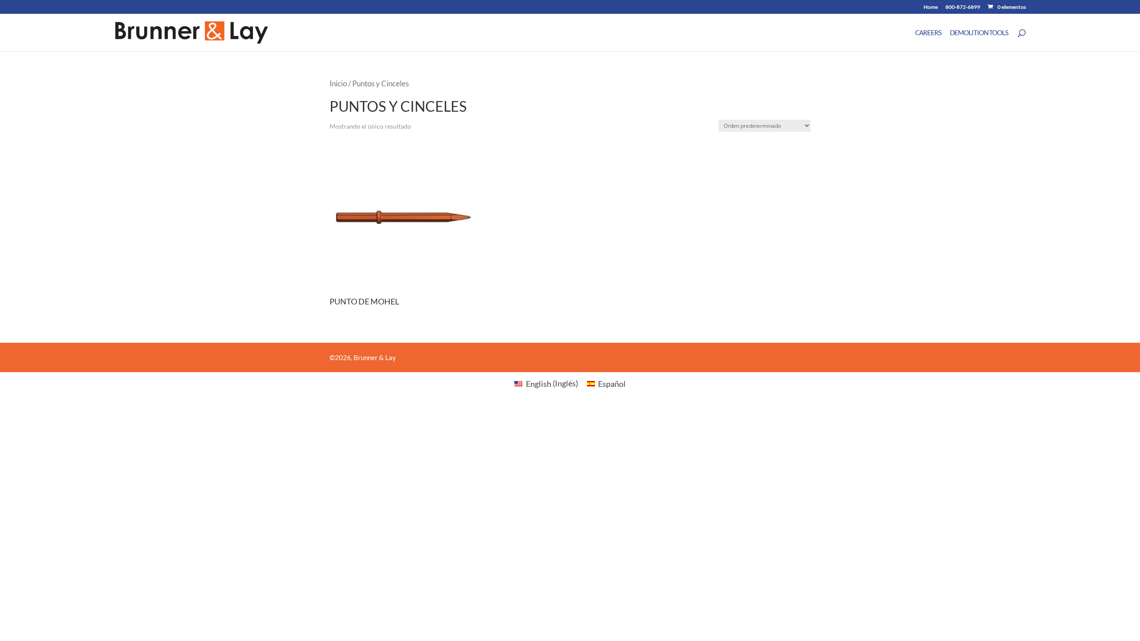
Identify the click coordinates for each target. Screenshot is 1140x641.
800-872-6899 (962, 7)
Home (931, 7)
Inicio (338, 83)
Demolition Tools (979, 33)
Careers (928, 33)
